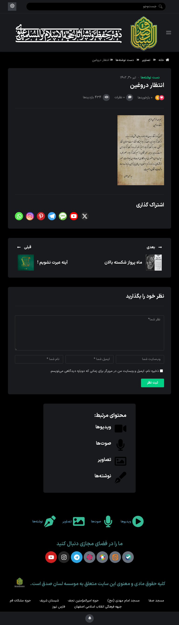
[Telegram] (52, 216)
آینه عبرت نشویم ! (52, 262)
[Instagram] (30, 216)
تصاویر (146, 60)
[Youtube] (74, 216)
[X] (85, 216)
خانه (162, 60)
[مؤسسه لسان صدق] (87, 32)
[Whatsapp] (19, 216)
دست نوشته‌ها (125, 60)
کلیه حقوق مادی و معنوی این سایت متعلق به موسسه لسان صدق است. (97, 583)
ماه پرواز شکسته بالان (123, 262)
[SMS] (63, 216)
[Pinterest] (41, 216)
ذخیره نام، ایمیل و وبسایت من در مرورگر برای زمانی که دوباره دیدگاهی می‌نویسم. (104, 371)
